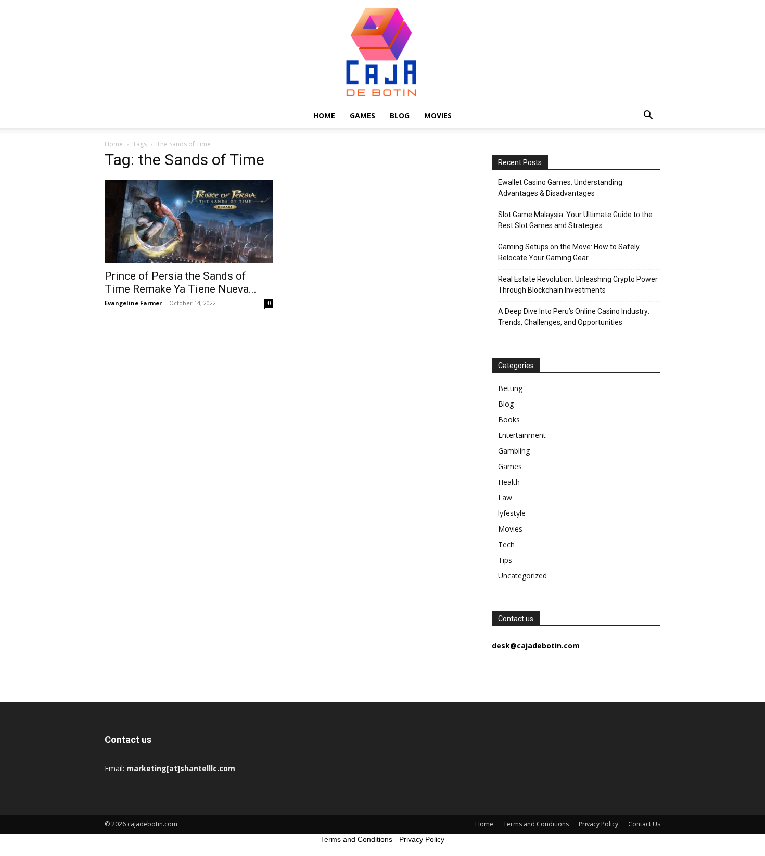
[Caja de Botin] (382, 51)
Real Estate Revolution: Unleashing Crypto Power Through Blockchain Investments (578, 284)
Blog (400, 115)
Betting (510, 388)
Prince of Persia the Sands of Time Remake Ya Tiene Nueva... (181, 282)
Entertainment (522, 435)
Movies (438, 115)
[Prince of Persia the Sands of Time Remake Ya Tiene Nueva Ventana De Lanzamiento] (189, 221)
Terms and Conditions (536, 824)
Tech (506, 544)
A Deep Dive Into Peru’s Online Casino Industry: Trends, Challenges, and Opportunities (573, 316)
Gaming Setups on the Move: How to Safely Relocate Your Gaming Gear (569, 252)
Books (509, 419)
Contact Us (644, 824)
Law (505, 497)
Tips (505, 560)
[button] (647, 116)
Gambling (514, 451)
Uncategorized (522, 576)
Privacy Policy (598, 824)
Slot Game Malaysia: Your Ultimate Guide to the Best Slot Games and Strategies (575, 220)
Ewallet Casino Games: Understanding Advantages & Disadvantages (560, 187)
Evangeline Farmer (133, 303)
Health (509, 482)
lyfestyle (512, 513)
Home (324, 115)
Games (362, 115)
